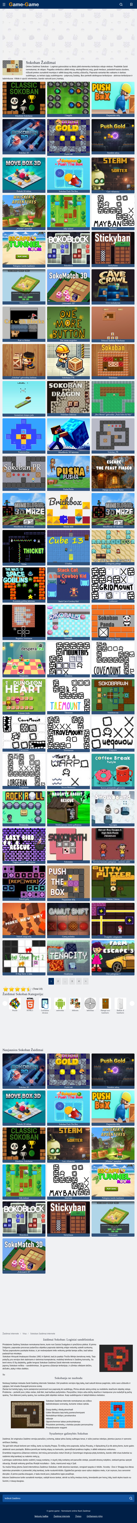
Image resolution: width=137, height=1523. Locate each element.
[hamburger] (4, 4)
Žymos (78, 1516)
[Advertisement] (36, 34)
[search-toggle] (121, 4)
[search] (130, 1498)
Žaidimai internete (62, 1516)
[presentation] (5, 1003)
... (65, 981)
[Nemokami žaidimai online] (24, 4)
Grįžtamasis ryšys (95, 1516)
